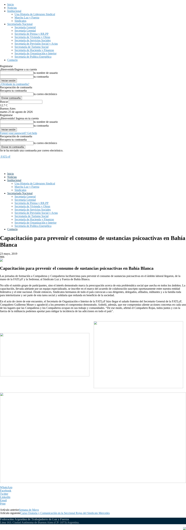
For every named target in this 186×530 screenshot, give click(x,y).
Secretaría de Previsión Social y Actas (36, 43)
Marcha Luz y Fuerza (27, 17)
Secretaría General (25, 27)
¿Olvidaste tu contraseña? (14, 84)
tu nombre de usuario (46, 72)
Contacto (12, 59)
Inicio (10, 4)
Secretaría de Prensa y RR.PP (31, 33)
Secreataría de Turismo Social (31, 46)
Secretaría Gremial (25, 30)
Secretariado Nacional (20, 24)
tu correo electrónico (45, 94)
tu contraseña (41, 76)
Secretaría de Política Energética (33, 56)
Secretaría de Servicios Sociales (33, 40)
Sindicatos (20, 20)
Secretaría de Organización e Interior (35, 53)
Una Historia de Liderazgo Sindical (35, 14)
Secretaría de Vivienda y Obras (32, 37)
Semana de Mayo (29, 509)
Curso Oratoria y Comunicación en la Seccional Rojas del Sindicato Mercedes (65, 513)
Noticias (12, 7)
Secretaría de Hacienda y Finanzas (34, 50)
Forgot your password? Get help (18, 133)
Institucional (14, 11)
